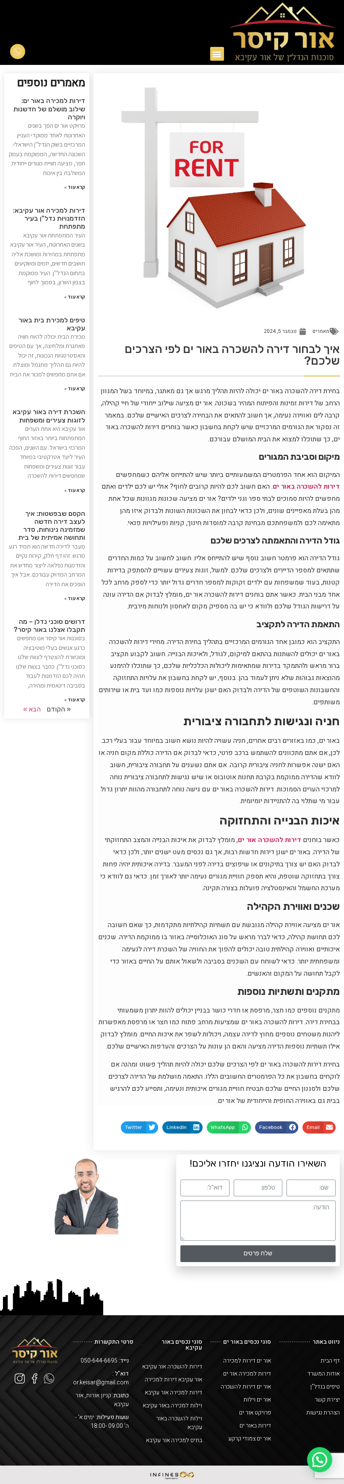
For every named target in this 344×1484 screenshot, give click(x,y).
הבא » (32, 709)
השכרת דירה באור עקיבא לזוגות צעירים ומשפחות (49, 416)
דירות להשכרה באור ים (306, 487)
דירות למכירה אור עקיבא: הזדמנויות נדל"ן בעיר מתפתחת (49, 218)
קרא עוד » (74, 187)
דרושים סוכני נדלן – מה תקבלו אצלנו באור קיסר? (49, 626)
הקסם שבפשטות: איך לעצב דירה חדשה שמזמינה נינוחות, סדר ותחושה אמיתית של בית (51, 526)
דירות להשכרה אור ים (269, 840)
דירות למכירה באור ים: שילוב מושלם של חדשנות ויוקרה (49, 109)
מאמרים (321, 331)
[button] (217, 54)
